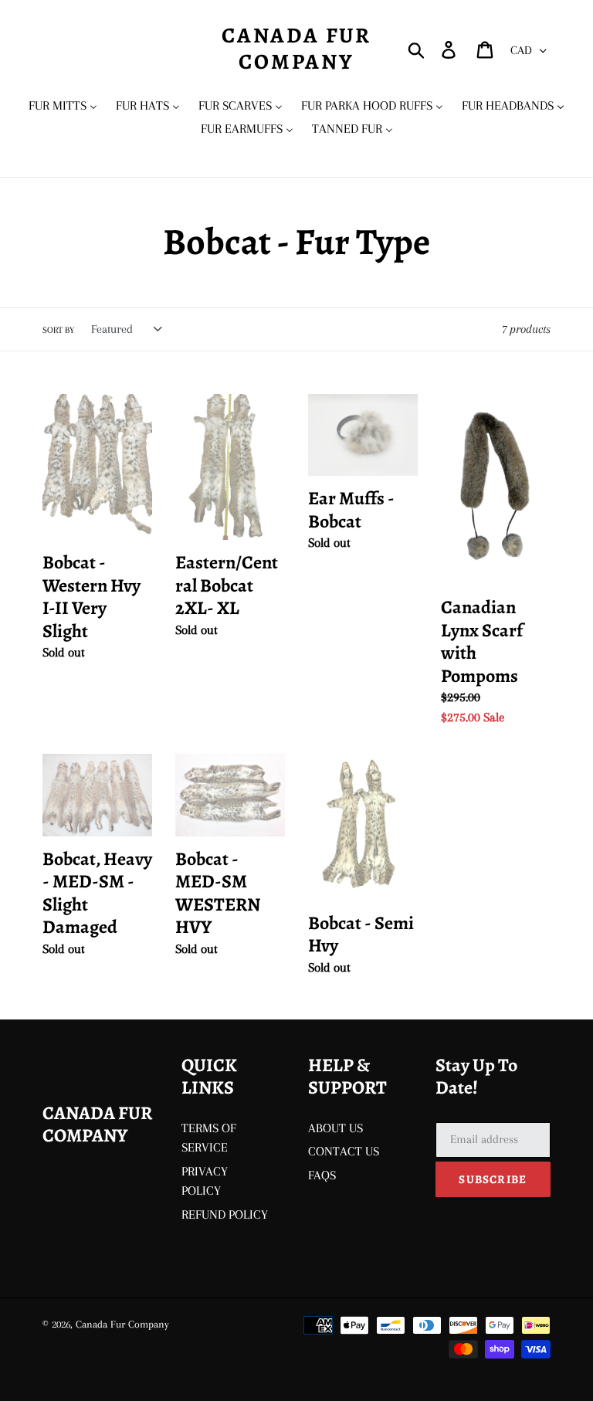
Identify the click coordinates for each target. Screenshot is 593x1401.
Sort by (58, 330)
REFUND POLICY (224, 1214)
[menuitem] (63, 105)
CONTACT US (343, 1151)
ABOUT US (335, 1128)
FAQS (322, 1175)
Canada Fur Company (296, 49)
